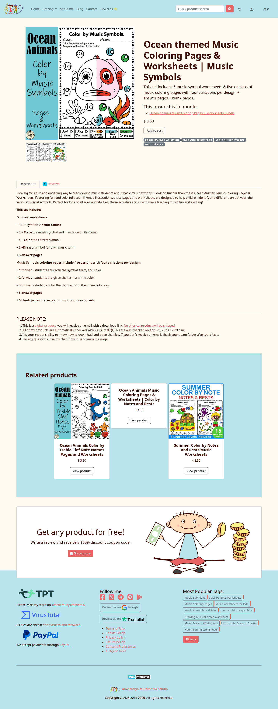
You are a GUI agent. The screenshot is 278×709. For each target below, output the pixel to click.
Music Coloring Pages (199, 604)
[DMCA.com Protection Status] (139, 677)
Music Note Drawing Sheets (239, 623)
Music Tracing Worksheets (202, 623)
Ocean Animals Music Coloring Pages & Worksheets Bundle (192, 113)
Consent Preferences (121, 646)
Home (35, 9)
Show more (82, 553)
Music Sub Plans (196, 597)
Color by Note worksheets (226, 597)
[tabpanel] (139, 250)
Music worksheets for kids (232, 604)
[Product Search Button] (230, 8)
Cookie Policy (115, 633)
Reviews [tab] (51, 184)
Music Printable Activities (201, 610)
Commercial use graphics (237, 610)
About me (67, 9)
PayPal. (65, 645)
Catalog (48, 9)
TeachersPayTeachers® (68, 605)
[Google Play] (140, 598)
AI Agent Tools (116, 651)
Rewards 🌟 (108, 9)
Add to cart (155, 131)
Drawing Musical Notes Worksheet (207, 616)
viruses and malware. (65, 625)
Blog (80, 9)
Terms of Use (115, 628)
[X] (111, 598)
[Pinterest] (130, 598)
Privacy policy (115, 637)
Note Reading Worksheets (202, 629)
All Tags (190, 639)
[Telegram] (121, 598)
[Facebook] (102, 598)
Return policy (115, 642)
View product (82, 471)
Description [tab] (28, 184)
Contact (91, 9)
